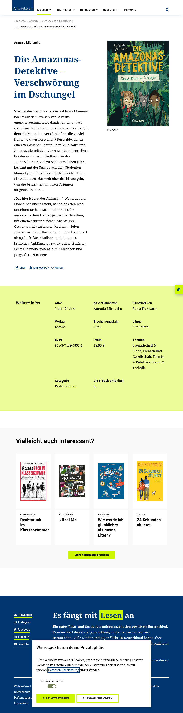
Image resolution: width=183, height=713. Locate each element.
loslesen (33, 20)
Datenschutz (22, 692)
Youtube (23, 644)
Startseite (20, 20)
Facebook (23, 629)
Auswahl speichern (97, 698)
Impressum (21, 703)
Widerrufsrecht (23, 686)
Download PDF (40, 267)
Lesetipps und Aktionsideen (56, 20)
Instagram (24, 622)
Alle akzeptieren (56, 698)
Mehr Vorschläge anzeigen (91, 555)
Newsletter (25, 614)
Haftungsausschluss (27, 697)
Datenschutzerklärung (63, 670)
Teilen (22, 267)
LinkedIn (23, 637)
